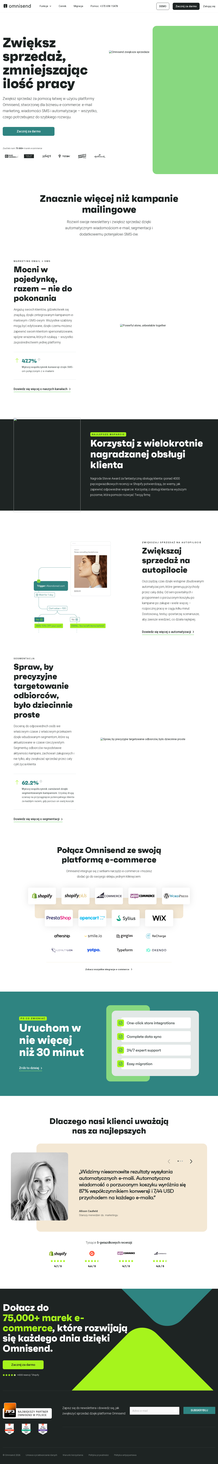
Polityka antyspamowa (125, 1455)
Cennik (62, 6)
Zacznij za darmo (186, 6)
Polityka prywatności (99, 1455)
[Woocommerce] (142, 896)
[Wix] (159, 918)
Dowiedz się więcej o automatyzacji (167, 632)
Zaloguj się (209, 6)
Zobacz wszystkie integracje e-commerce (107, 969)
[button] (178, 1161)
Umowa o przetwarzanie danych (41, 1455)
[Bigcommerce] (109, 896)
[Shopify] (42, 896)
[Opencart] (92, 918)
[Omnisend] (17, 7)
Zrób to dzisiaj (29, 1068)
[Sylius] (126, 918)
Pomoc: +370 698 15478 (104, 6)
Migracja (78, 6)
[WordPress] (176, 896)
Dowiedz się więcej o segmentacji (37, 819)
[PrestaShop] (59, 918)
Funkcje (44, 6)
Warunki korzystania (73, 1455)
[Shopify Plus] (75, 896)
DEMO (162, 6)
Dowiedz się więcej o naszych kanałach (41, 389)
